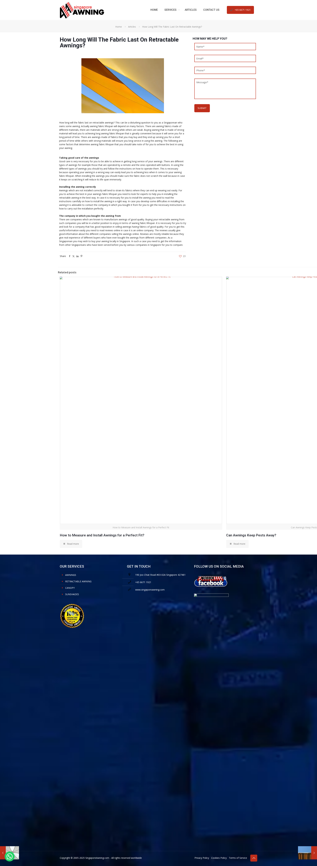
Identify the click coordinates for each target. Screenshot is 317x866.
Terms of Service (238, 857)
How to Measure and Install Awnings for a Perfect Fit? (102, 535)
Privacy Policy (201, 857)
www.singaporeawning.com (150, 589)
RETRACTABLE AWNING (78, 581)
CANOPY (70, 587)
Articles (132, 26)
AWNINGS (70, 575)
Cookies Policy (219, 857)
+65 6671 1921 (243, 9)
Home (118, 26)
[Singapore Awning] (82, 10)
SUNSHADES (72, 594)
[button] (10, 856)
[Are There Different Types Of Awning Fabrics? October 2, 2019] (307, 852)
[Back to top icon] (253, 858)
